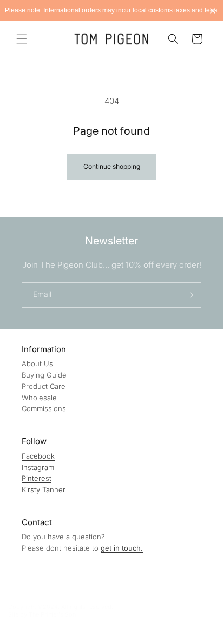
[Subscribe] (189, 295)
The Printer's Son (52, 614)
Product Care (43, 386)
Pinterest (36, 478)
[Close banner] (213, 11)
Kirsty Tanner (43, 489)
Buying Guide (44, 374)
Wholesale (39, 397)
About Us (37, 363)
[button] (22, 39)
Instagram (38, 467)
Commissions (44, 408)
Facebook (38, 456)
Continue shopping (111, 166)
